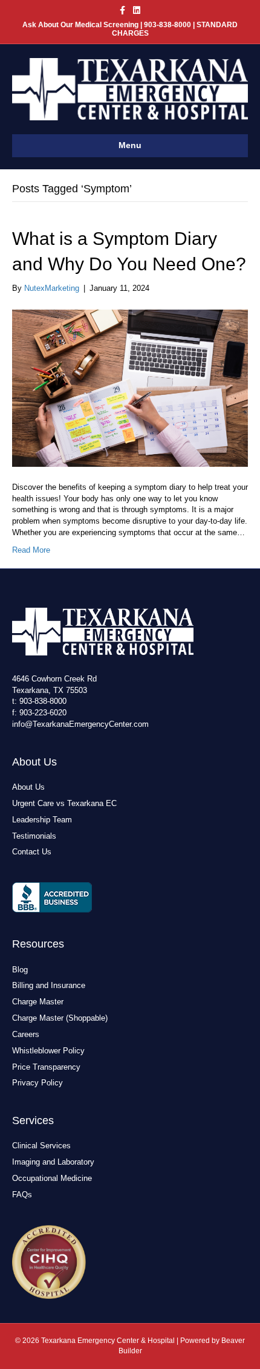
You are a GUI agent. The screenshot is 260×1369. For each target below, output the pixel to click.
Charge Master (37, 1001)
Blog (20, 969)
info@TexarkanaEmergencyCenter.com (80, 724)
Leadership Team (42, 819)
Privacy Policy (37, 1082)
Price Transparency (46, 1066)
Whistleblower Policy (48, 1050)
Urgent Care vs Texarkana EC (64, 803)
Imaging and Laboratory (53, 1161)
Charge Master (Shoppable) (60, 1018)
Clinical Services (41, 1145)
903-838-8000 (43, 701)
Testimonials (34, 836)
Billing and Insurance (48, 985)
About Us (28, 787)
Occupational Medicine (52, 1178)
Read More (31, 549)
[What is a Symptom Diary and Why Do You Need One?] (130, 387)
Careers (25, 1034)
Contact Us (31, 851)
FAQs (22, 1194)
